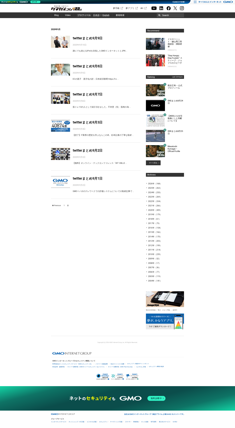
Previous (57, 205)
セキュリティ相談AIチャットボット (138, 363)
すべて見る (153, 163)
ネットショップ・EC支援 (76, 421)
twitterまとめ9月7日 (88, 94)
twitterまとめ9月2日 (88, 150)
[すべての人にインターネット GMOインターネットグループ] (216, 2)
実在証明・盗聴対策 (58, 367)
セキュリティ (103, 421)
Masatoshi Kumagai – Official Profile (174, 148)
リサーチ (127, 421)
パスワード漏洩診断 (101, 364)
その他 (175, 421)
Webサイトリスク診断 (117, 364)
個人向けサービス (164, 421)
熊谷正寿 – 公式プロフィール (175, 86)
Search (165, 15)
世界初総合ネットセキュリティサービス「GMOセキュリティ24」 (72, 364)
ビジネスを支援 (91, 421)
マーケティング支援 (116, 421)
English (105, 15)
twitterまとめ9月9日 (88, 38)
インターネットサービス (58, 421)
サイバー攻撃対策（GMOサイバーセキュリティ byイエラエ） (86, 367)
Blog (56, 15)
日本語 (96, 15)
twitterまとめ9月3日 (88, 122)
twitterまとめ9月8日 (88, 66)
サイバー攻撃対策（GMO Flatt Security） (121, 367)
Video (68, 15)
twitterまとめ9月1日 (88, 178)
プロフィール (84, 15)
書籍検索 (120, 15)
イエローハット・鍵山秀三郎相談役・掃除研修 (175, 43)
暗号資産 (153, 421)
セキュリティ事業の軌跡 (156, 366)
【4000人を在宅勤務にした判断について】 (175, 118)
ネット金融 (144, 421)
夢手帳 (116, 8)
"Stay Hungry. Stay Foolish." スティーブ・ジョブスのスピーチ (175, 59)
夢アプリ (130, 8)
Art (141, 8)
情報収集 (136, 421)
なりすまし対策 (141, 367)
